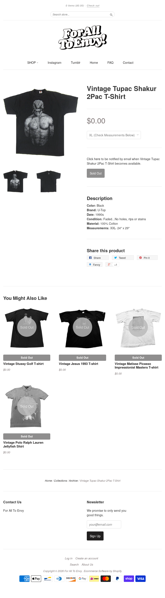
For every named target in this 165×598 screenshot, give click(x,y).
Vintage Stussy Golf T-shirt (23, 363)
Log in (68, 558)
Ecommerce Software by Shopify (102, 571)
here (97, 159)
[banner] (82, 37)
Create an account (86, 558)
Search (74, 564)
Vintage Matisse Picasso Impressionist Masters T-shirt (136, 365)
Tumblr (75, 62)
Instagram (54, 62)
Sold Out (27, 357)
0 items (75, 5)
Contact (128, 62)
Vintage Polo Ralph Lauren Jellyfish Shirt (23, 444)
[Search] (111, 14)
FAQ (110, 62)
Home (94, 62)
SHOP (32, 62)
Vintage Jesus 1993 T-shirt (78, 363)
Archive (73, 480)
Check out (93, 5)
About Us (87, 564)
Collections (60, 480)
